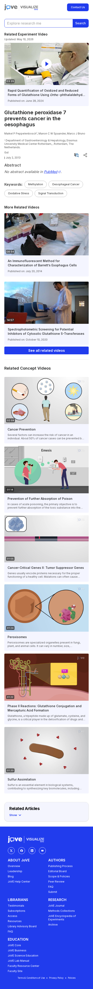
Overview (14, 866)
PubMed (50, 172)
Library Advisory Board (22, 926)
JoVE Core (14, 945)
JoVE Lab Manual (18, 960)
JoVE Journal (56, 905)
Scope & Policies (59, 876)
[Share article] (85, 155)
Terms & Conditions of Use (31, 978)
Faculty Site (15, 971)
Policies (71, 978)
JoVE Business (17, 950)
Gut (6, 152)
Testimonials (16, 905)
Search (80, 23)
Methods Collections (61, 910)
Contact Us (78, 7)
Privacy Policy (56, 978)
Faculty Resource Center (23, 965)
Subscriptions (16, 910)
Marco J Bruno (76, 133)
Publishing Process (60, 866)
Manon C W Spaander (52, 133)
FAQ (50, 886)
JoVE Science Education (23, 955)
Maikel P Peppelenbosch (20, 133)
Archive (53, 924)
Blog (11, 876)
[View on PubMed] (76, 155)
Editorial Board (57, 871)
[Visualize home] (29, 7)
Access (12, 916)
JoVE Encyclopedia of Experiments (62, 917)
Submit (52, 891)
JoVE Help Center (19, 881)
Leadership (15, 871)
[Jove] (11, 7)
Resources (15, 921)
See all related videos (46, 350)
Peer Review (56, 881)
